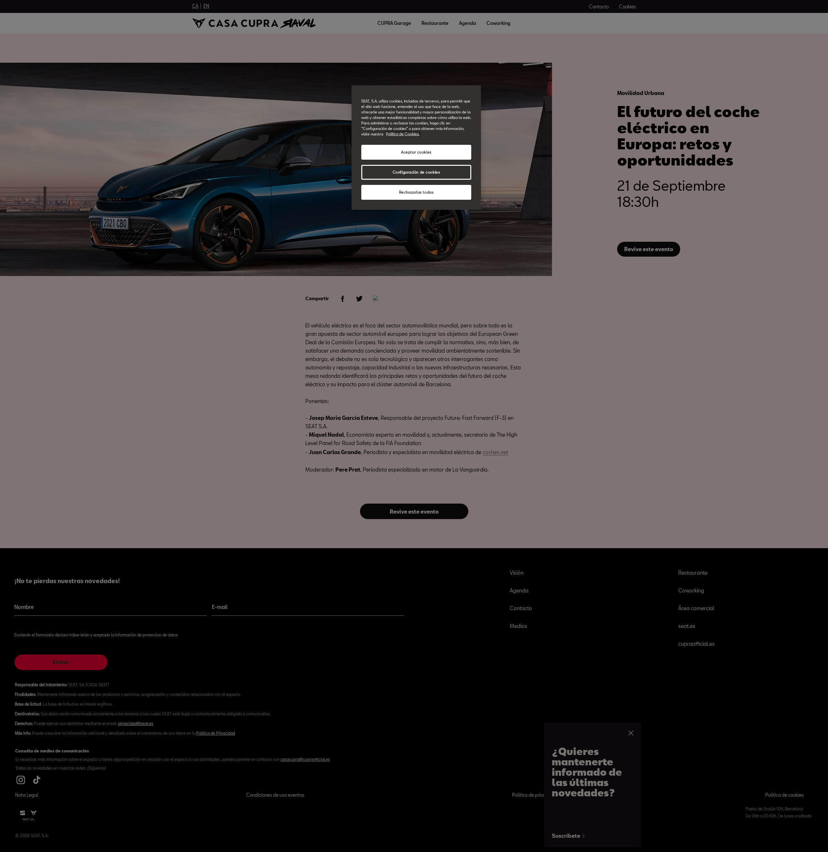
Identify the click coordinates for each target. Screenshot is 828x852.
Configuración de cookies (416, 172)
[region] (416, 147)
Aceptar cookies (416, 152)
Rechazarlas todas (416, 192)
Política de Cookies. (402, 134)
